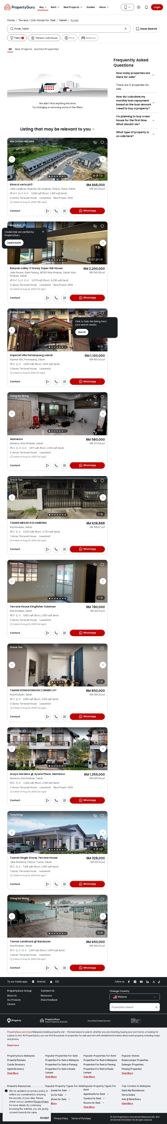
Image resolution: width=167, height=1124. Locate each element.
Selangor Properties (133, 1064)
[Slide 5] (60, 176)
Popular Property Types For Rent (100, 1087)
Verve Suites (128, 1095)
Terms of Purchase (81, 1118)
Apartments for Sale (56, 1090)
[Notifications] (146, 7)
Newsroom (46, 995)
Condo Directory (16, 1064)
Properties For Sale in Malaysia (62, 1060)
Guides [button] (90, 7)
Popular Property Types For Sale (64, 1086)
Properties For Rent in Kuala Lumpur (98, 1071)
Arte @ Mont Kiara (131, 1099)
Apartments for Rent (94, 1094)
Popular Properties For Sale (61, 1055)
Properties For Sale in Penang (61, 1064)
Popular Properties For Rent (100, 1055)
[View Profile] (22, 141)
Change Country (119, 991)
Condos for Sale (54, 1095)
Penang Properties (132, 1069)
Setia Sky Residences (133, 1090)
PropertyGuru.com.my (18, 1032)
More (102, 7)
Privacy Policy (41, 1101)
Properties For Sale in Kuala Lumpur (60, 1071)
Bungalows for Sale (55, 1099)
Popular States (130, 1055)
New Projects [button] (71, 7)
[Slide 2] (52, 176)
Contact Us (47, 990)
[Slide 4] (57, 176)
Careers (11, 1004)
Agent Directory (15, 1069)
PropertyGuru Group (19, 990)
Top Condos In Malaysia (136, 1086)
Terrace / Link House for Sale (36, 20)
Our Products (14, 1000)
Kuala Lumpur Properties (135, 1060)
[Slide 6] (62, 176)
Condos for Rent (92, 1098)
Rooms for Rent (92, 1103)
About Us (12, 995)
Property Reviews (16, 1060)
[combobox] (68, 28)
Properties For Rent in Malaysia (100, 1060)
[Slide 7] (65, 514)
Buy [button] (41, 7)
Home (11, 20)
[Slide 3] (54, 176)
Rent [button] (53, 7)
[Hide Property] (95, 142)
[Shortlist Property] (102, 142)
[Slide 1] (49, 176)
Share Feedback (49, 1000)
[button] (10, 49)
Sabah (63, 20)
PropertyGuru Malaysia (21, 1055)
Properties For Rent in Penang (99, 1064)
